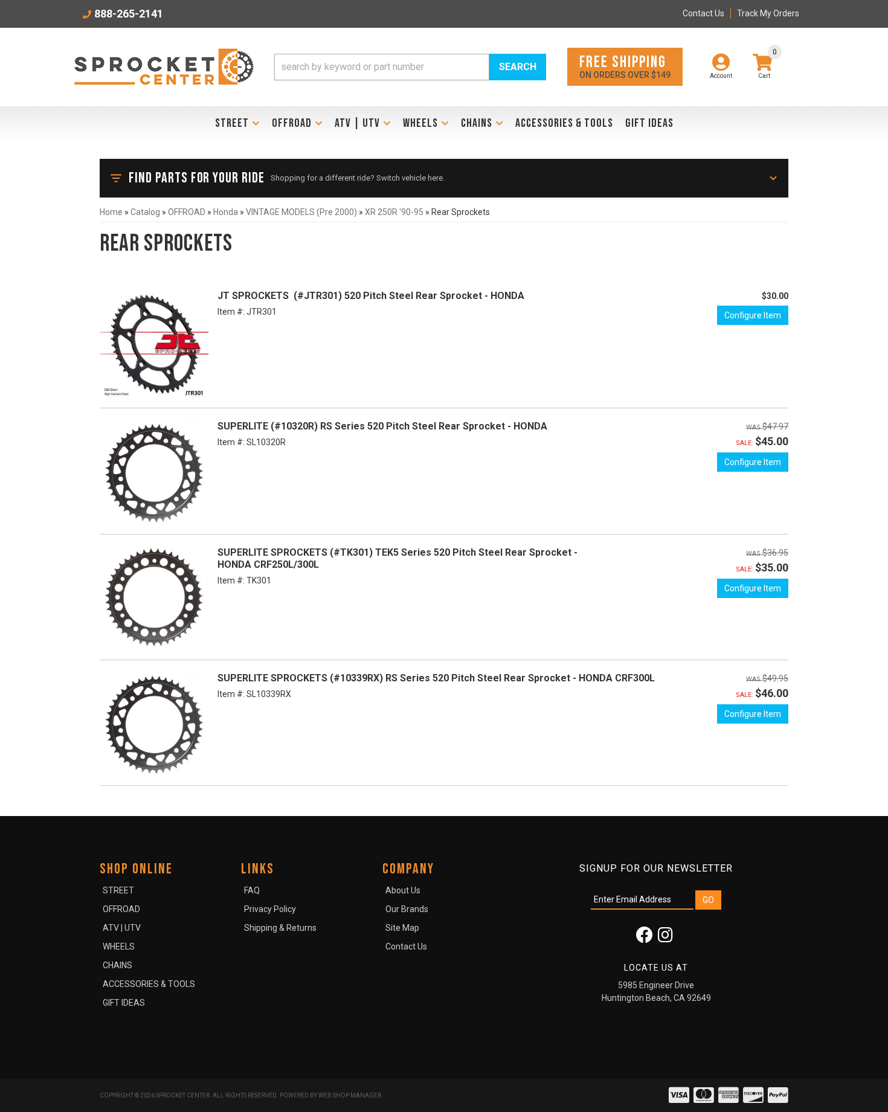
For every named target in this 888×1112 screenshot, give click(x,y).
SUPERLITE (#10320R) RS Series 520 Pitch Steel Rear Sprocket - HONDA (382, 426)
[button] (410, 67)
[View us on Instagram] (665, 938)
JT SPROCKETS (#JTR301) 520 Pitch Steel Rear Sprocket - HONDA (370, 295)
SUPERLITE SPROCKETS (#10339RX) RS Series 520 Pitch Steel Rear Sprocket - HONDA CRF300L (436, 678)
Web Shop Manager (349, 1095)
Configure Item (752, 315)
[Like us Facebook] (644, 938)
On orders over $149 (625, 66)
